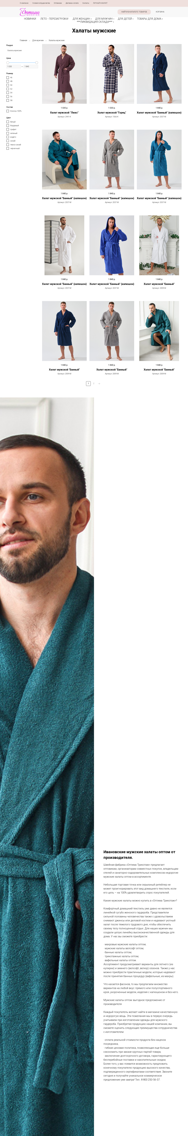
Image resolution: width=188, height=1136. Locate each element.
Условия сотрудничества (41, 3)
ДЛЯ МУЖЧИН (104, 18)
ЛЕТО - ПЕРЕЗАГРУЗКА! (54, 18)
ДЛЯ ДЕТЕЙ (125, 18)
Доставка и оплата (72, 3)
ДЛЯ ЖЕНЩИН (81, 18)
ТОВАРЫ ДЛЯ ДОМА (149, 18)
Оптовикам (58, 3)
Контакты (85, 3)
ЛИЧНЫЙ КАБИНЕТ (100, 3)
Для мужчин (38, 40)
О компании (24, 3)
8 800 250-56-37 (150, 1079)
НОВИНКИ (30, 18)
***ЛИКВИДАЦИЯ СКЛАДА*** (94, 21)
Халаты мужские (57, 40)
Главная (23, 40)
